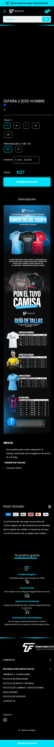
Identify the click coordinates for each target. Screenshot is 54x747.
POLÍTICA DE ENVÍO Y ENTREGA (18, 683)
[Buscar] (46, 19)
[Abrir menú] (4, 11)
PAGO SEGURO (10, 692)
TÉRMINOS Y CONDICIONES (16, 674)
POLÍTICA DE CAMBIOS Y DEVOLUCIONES (23, 687)
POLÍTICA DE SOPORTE (14, 696)
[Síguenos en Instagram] (5, 720)
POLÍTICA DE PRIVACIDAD (15, 678)
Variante (8, 159)
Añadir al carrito (27, 182)
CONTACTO (9, 700)
